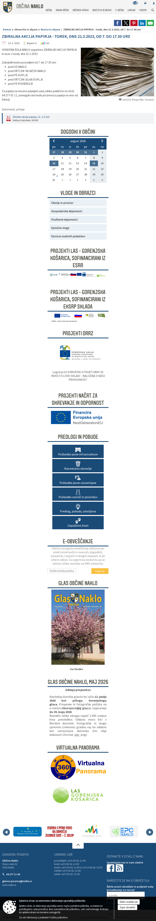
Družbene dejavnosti (64, 219)
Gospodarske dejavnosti (66, 211)
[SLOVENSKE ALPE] (91, 831)
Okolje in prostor (62, 203)
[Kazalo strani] (145, 3)
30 (77, 152)
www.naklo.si (9, 885)
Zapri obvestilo (127, 907)
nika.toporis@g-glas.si (76, 708)
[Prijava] (154, 3)
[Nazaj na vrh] (78, 846)
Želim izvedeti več (129, 902)
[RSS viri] (120, 868)
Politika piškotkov (58, 917)
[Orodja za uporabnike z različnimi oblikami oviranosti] (135, 3)
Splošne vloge (60, 228)
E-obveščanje (78, 541)
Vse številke (76, 669)
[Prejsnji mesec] (53, 140)
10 (54, 163)
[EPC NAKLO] (124, 831)
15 (93, 163)
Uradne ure (63, 854)
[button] (6, 832)
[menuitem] (49, 6)
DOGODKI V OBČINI (78, 131)
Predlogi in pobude (78, 437)
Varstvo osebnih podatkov (68, 236)
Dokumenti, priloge (13, 109)
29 (70, 152)
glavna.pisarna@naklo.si (17, 881)
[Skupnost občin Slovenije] (27, 831)
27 (54, 152)
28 (62, 152)
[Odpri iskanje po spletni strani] (152, 10)
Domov (7, 29)
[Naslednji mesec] (102, 140)
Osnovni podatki (15, 854)
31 (85, 152)
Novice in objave (50, 29)
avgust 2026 (78, 141)
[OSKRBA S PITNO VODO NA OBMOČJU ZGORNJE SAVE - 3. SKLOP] (60, 831)
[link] (117, 23)
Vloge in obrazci (78, 193)
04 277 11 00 (13, 874)
